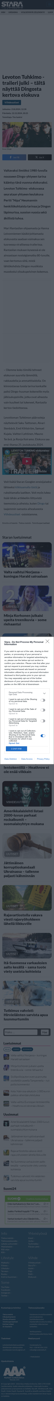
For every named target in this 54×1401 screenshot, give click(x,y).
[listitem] (27, 693)
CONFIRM (16, 749)
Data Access (27, 759)
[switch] (43, 700)
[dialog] (27, 700)
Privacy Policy (43, 759)
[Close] (48, 642)
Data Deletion (10, 759)
